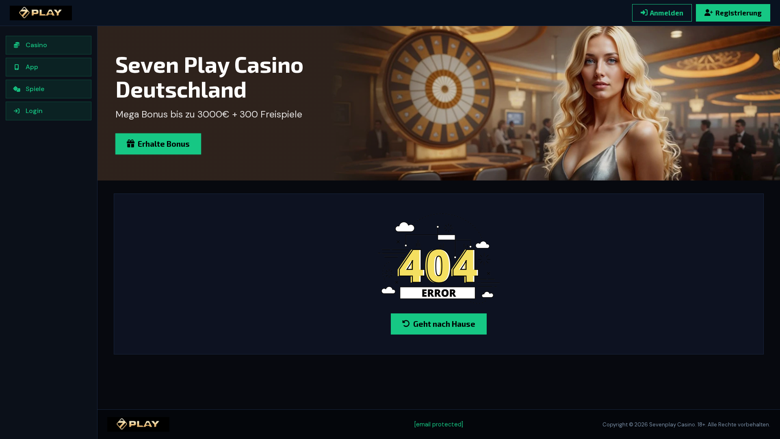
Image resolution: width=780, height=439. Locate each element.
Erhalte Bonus (164, 143)
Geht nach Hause (444, 323)
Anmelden (666, 13)
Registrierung (738, 13)
